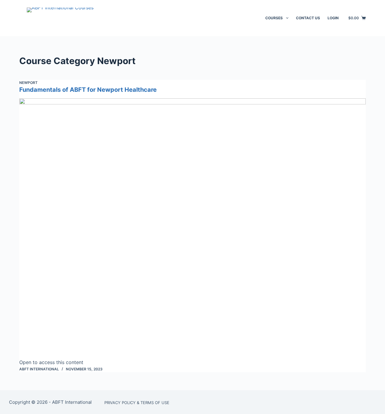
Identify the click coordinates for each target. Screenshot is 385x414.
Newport (28, 82)
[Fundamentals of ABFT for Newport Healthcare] (192, 228)
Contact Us (308, 18)
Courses (274, 18)
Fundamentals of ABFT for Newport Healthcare (88, 89)
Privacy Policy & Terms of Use (136, 402)
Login (333, 18)
